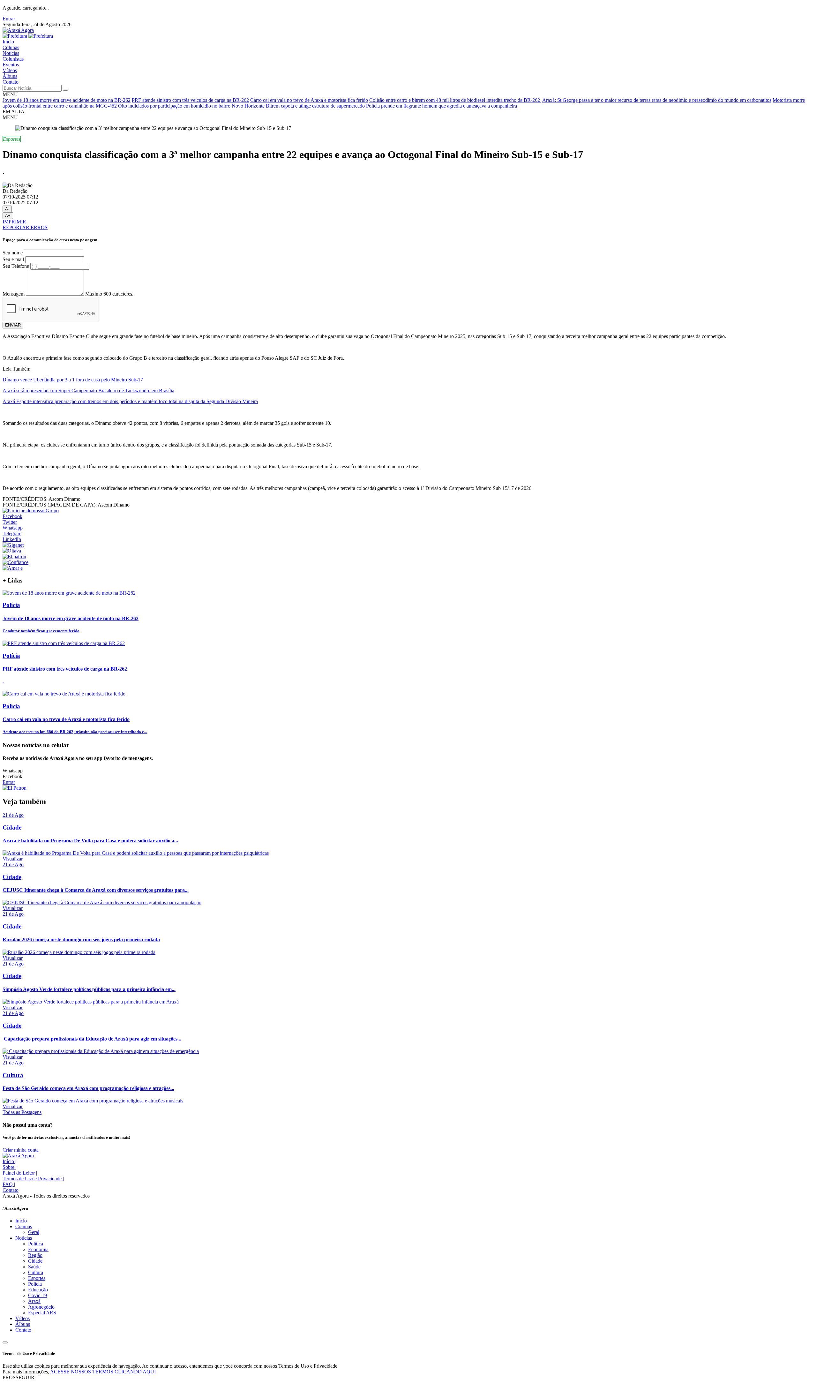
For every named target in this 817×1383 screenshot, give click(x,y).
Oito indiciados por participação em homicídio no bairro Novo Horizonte (191, 106)
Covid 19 (37, 1295)
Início (8, 41)
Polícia (35, 1284)
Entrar (9, 18)
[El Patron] (14, 788)
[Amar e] (13, 568)
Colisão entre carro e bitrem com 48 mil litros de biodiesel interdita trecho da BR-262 (455, 100)
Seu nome (13, 252)
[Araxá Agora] (18, 30)
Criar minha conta (21, 1150)
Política (35, 1243)
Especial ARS (42, 1312)
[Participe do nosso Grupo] (31, 510)
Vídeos (10, 70)
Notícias (11, 53)
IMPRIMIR (14, 221)
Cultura (35, 1272)
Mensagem (14, 294)
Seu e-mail (13, 259)
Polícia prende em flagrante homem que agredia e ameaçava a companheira (441, 106)
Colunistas (13, 59)
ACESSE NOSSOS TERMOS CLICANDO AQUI (103, 1371)
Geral (33, 1232)
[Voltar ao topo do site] (5, 1342)
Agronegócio (41, 1307)
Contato (11, 82)
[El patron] (14, 556)
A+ (8, 215)
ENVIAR (13, 325)
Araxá (34, 1301)
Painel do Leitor (20, 1173)
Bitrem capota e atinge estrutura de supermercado (315, 106)
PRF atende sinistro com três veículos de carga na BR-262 (190, 100)
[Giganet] (13, 545)
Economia (38, 1249)
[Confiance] (15, 562)
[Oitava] (12, 550)
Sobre (10, 1167)
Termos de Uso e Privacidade (33, 1178)
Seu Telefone (16, 266)
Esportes (36, 1278)
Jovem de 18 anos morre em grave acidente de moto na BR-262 (67, 100)
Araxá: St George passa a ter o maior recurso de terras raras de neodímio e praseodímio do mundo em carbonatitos (656, 100)
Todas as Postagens (22, 1112)
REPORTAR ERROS (25, 227)
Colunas (11, 47)
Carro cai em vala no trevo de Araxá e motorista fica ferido (309, 100)
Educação (38, 1289)
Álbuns (10, 76)
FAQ (9, 1184)
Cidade (35, 1261)
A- (7, 209)
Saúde (34, 1266)
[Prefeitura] (28, 36)
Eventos (11, 64)
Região (35, 1255)
